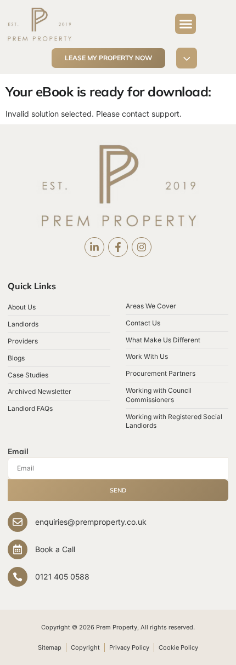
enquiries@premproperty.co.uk (91, 521)
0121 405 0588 (62, 576)
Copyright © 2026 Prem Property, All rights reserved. (118, 627)
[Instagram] (141, 247)
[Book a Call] (17, 549)
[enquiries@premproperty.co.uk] (17, 522)
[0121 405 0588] (17, 577)
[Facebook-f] (118, 247)
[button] (185, 24)
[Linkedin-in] (94, 247)
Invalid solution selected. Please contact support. (93, 113)
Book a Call (55, 549)
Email (18, 451)
